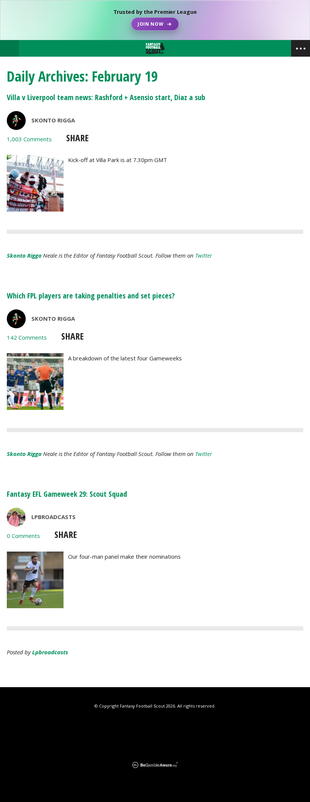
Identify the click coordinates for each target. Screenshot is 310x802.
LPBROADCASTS (53, 517)
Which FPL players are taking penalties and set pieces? (91, 296)
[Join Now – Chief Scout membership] (155, 20)
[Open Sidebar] (300, 48)
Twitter (203, 255)
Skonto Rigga (53, 120)
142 (27, 337)
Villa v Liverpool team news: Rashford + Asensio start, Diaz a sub (106, 97)
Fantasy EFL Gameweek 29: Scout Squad (67, 494)
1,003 (29, 139)
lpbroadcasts (50, 652)
